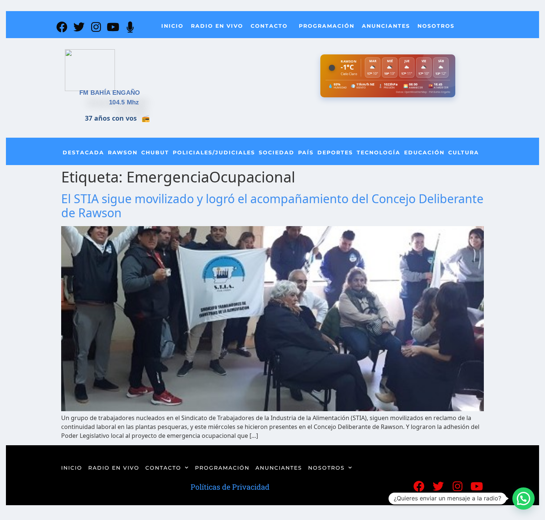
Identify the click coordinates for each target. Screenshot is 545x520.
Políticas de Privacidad (230, 487)
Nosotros (436, 26)
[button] (523, 498)
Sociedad (276, 152)
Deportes (335, 152)
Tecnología (378, 152)
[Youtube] (113, 27)
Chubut (155, 152)
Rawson (123, 152)
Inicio (172, 26)
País (306, 152)
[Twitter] (79, 27)
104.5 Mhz (124, 102)
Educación (424, 152)
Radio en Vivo (217, 26)
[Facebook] (61, 27)
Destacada (83, 152)
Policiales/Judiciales (214, 152)
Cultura (463, 152)
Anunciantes (386, 26)
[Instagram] (96, 27)
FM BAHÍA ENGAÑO (109, 92)
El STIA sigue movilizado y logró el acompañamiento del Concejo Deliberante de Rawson (272, 206)
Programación (326, 26)
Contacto (269, 26)
